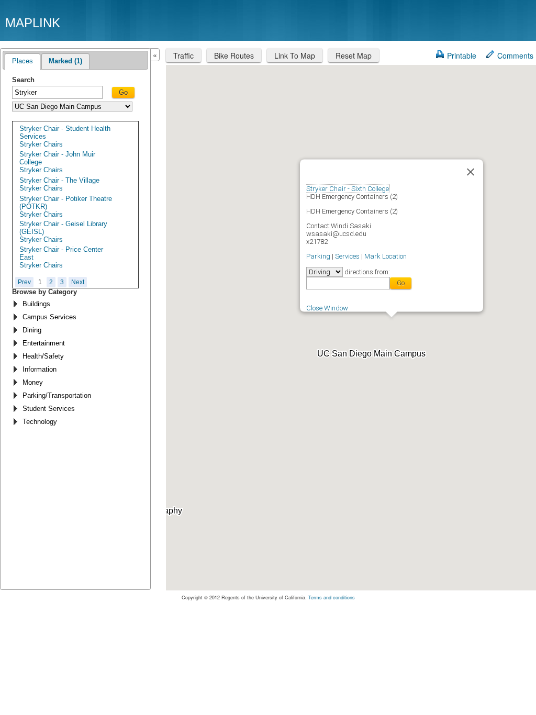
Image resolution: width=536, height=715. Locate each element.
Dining (32, 330)
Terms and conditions (331, 597)
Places (22, 61)
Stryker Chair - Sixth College (347, 189)
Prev (24, 282)
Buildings (36, 304)
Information (40, 369)
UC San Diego (471, 22)
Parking (318, 256)
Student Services (49, 408)
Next (77, 282)
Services (347, 256)
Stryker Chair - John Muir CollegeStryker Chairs (57, 162)
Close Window (327, 307)
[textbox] (57, 92)
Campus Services (49, 317)
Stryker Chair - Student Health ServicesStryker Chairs (64, 136)
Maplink (32, 23)
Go (123, 92)
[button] (391, 323)
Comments (515, 55)
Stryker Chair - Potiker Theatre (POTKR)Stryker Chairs (65, 206)
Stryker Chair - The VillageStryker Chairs (59, 184)
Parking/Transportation (57, 395)
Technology (40, 422)
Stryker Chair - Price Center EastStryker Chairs (61, 257)
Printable (461, 55)
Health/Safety (43, 356)
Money (33, 382)
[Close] (470, 172)
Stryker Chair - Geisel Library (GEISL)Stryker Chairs (63, 231)
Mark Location (385, 256)
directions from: (366, 272)
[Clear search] (98, 93)
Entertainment (44, 343)
